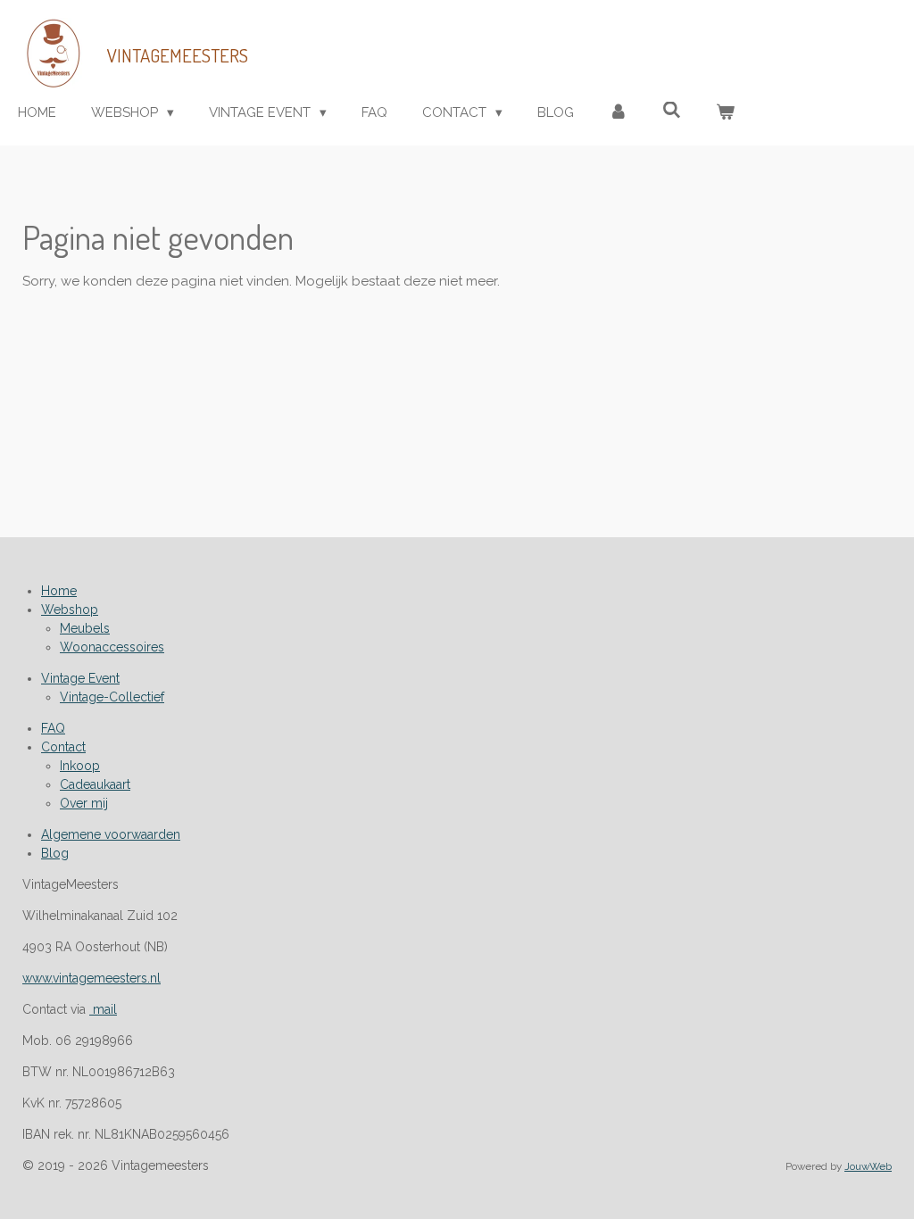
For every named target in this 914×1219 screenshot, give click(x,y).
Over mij (84, 803)
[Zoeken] (672, 110)
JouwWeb (868, 1166)
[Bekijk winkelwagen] (725, 113)
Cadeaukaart (95, 784)
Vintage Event (80, 678)
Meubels (85, 628)
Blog (55, 853)
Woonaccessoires (112, 647)
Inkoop (80, 766)
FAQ (53, 728)
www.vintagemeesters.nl (91, 978)
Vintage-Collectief (112, 697)
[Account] (618, 113)
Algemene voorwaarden (110, 834)
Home (59, 591)
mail (103, 1009)
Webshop (69, 609)
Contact (63, 747)
